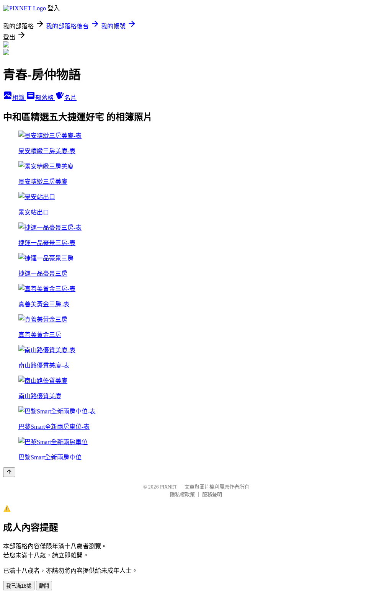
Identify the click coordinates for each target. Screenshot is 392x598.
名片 (70, 98)
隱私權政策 (182, 494)
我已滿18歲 (18, 586)
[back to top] (9, 472)
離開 (44, 586)
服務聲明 (212, 494)
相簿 (19, 98)
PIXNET (168, 487)
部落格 (45, 98)
